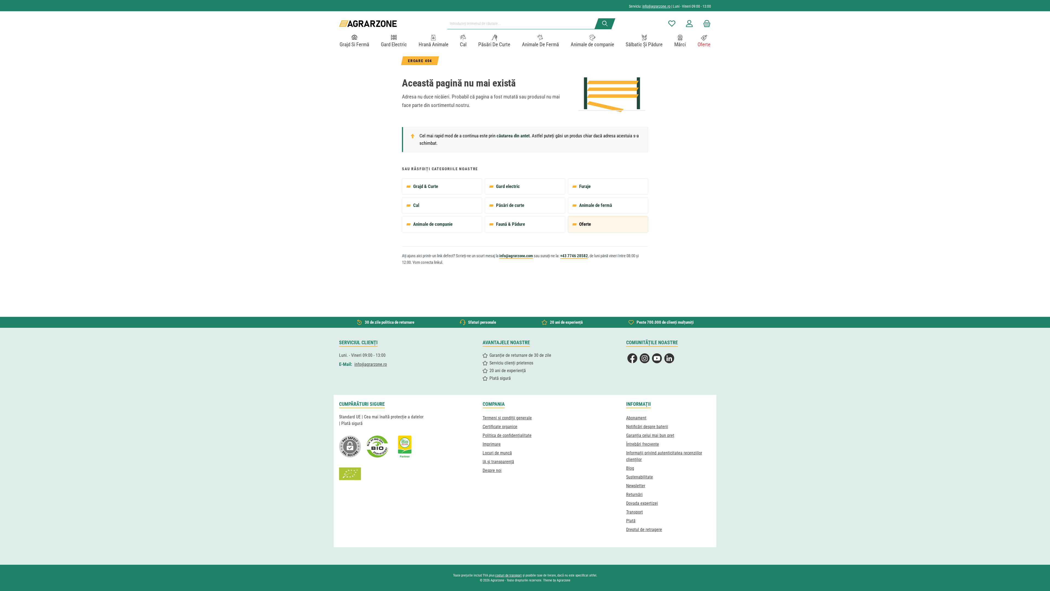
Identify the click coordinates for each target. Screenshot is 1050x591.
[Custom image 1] (377, 446)
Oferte (585, 224)
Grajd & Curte (425, 186)
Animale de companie (433, 224)
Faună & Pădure (510, 224)
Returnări (634, 494)
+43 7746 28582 (574, 255)
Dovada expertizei (642, 503)
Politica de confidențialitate (507, 435)
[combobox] (523, 23)
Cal (416, 205)
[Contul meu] (689, 23)
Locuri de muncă (497, 453)
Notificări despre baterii (647, 426)
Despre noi (492, 470)
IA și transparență (498, 461)
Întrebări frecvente (642, 444)
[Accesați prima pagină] (368, 23)
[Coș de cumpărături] (705, 23)
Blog (630, 468)
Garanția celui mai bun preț (650, 435)
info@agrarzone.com (516, 255)
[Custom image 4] (350, 474)
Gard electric (508, 186)
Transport (634, 512)
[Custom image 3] (405, 446)
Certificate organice (500, 426)
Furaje (585, 186)
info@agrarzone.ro (656, 6)
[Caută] (605, 23)
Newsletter (635, 485)
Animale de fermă (595, 205)
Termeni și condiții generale (507, 418)
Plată (630, 520)
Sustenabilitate (639, 477)
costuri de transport (508, 575)
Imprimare (492, 444)
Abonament (636, 418)
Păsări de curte (510, 205)
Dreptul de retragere (644, 529)
